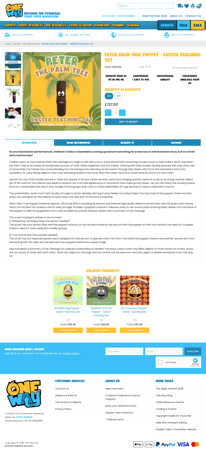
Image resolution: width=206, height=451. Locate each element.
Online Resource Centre (170, 402)
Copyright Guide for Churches (173, 416)
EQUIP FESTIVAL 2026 (154, 16)
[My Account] (192, 5)
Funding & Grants (166, 409)
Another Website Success (19, 445)
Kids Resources (56, 25)
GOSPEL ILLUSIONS (80, 25)
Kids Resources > (32, 43)
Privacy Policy (63, 409)
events (167, 25)
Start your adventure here (120, 406)
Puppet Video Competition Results (176, 429)
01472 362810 (24, 417)
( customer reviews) (185, 67)
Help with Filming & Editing (171, 422)
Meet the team (114, 388)
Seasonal (133, 25)
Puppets (10, 25)
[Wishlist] (186, 6)
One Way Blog (164, 395)
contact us (193, 16)
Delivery (176, 142)
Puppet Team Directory (119, 412)
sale (198, 25)
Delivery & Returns (66, 395)
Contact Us (62, 388)
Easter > (18, 43)
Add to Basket (128, 121)
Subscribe (193, 351)
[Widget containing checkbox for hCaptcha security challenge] (178, 362)
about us (176, 16)
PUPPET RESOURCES (30, 25)
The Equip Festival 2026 (169, 388)
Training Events (114, 419)
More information (78, 142)
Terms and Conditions (68, 402)
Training (118, 25)
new (183, 25)
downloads (102, 25)
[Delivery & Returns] (180, 6)
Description (29, 142)
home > (9, 43)
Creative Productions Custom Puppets (122, 397)
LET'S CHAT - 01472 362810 (118, 16)
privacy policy (71, 353)
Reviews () (127, 142)
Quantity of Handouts (123, 89)
